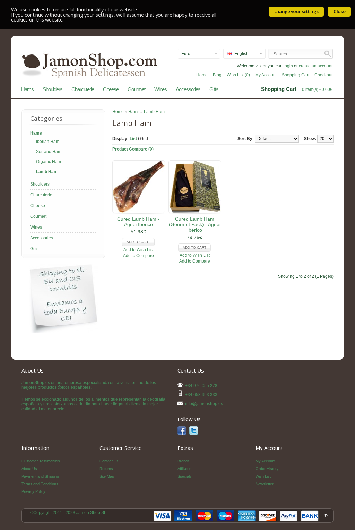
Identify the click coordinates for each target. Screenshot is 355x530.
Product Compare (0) (133, 149)
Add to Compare (138, 255)
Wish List (263, 476)
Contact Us (109, 461)
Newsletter (265, 484)
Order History (267, 469)
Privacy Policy (33, 491)
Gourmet (136, 89)
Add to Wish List (138, 249)
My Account (266, 74)
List (133, 138)
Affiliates (184, 469)
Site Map (106, 476)
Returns (106, 469)
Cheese (111, 89)
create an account (315, 65)
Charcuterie (82, 89)
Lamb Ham (154, 111)
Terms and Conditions (39, 484)
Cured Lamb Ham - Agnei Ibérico (138, 221)
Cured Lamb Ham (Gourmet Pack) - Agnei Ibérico (194, 224)
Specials (185, 476)
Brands (184, 461)
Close (339, 11)
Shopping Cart (295, 74)
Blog (217, 74)
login (288, 65)
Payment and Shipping (40, 476)
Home (202, 74)
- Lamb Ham (46, 171)
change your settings (296, 11)
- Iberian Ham (46, 141)
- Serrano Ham (47, 151)
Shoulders (52, 89)
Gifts (213, 89)
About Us (29, 469)
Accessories (188, 89)
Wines (160, 89)
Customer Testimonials (40, 461)
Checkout (323, 74)
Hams (27, 89)
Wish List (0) (238, 74)
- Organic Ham (47, 161)
